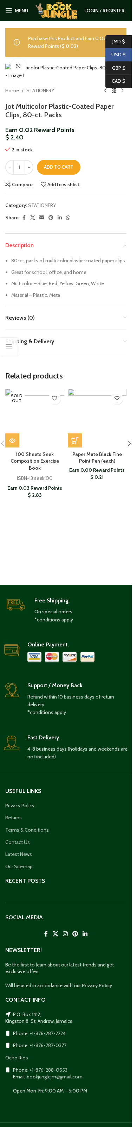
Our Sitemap (19, 866)
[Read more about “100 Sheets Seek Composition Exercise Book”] (12, 440)
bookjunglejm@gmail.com (55, 1076)
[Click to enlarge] (18, 66)
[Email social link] (41, 218)
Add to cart (58, 167)
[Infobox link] (66, 610)
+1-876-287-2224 (48, 1033)
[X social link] (32, 218)
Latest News (18, 854)
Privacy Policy (19, 805)
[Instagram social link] (65, 933)
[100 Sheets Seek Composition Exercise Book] (34, 418)
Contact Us (17, 842)
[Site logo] (56, 10)
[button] (75, 440)
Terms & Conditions (27, 830)
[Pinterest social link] (51, 218)
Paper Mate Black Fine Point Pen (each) (97, 457)
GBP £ (115, 67)
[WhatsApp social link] (68, 218)
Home (12, 90)
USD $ (115, 54)
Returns (13, 817)
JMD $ (115, 41)
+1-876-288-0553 (48, 1070)
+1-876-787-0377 (48, 1045)
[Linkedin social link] (60, 218)
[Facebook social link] (24, 218)
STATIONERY (40, 90)
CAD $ (115, 80)
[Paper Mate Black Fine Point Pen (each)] (97, 418)
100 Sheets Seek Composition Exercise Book (35, 461)
